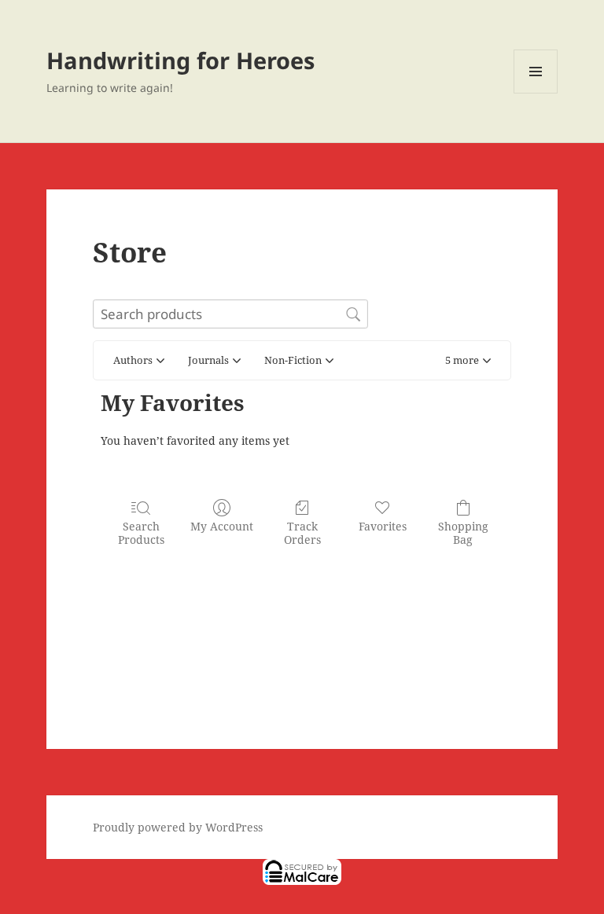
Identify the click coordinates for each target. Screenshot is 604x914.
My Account (221, 526)
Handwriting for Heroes (180, 60)
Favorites (383, 526)
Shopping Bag (463, 533)
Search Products (141, 533)
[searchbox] (230, 314)
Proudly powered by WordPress (178, 827)
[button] (468, 360)
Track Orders (302, 533)
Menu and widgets (536, 93)
